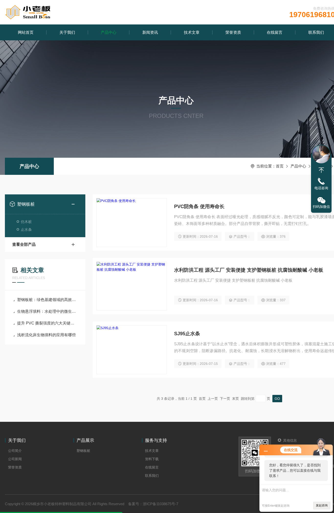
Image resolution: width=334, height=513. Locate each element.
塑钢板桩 (26, 204)
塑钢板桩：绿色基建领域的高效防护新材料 (47, 300)
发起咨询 (322, 505)
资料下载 (152, 459)
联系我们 (152, 476)
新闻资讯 (150, 32)
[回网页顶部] (321, 170)
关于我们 (67, 32)
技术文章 (192, 32)
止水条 (26, 229)
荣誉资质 (233, 32)
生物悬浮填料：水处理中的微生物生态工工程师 (47, 311)
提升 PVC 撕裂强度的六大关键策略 (47, 323)
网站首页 (25, 32)
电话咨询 (321, 188)
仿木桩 (26, 222)
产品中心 (108, 32)
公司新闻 (15, 459)
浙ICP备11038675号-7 (160, 504)
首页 (280, 166)
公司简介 (15, 451)
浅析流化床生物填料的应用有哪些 (46, 335)
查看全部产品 (24, 244)
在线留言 (274, 32)
